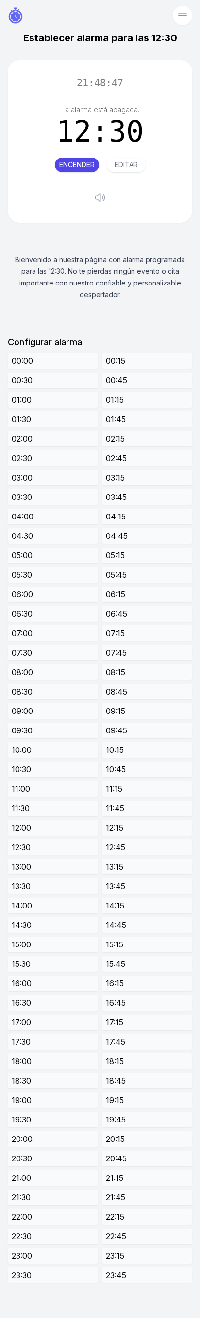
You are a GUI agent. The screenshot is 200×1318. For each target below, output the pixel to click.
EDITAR (126, 164)
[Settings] (182, 15)
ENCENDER (77, 164)
